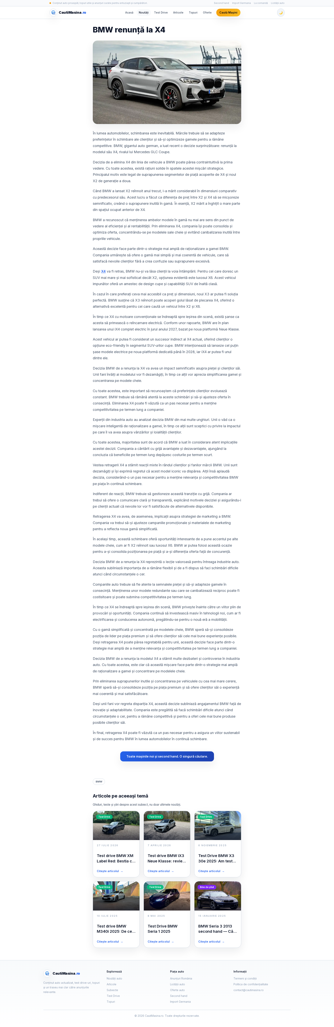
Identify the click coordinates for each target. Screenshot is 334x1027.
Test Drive (161, 12)
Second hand (221, 3)
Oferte (207, 12)
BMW (99, 781)
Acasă (129, 12)
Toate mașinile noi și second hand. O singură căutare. (167, 756)
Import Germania (241, 3)
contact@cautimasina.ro (248, 990)
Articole (178, 12)
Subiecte (112, 990)
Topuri (193, 12)
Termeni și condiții (245, 978)
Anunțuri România (181, 978)
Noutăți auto (114, 978)
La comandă (261, 3)
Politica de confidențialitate (250, 984)
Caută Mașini (228, 12)
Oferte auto (177, 990)
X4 (103, 271)
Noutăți (144, 12)
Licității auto (278, 3)
